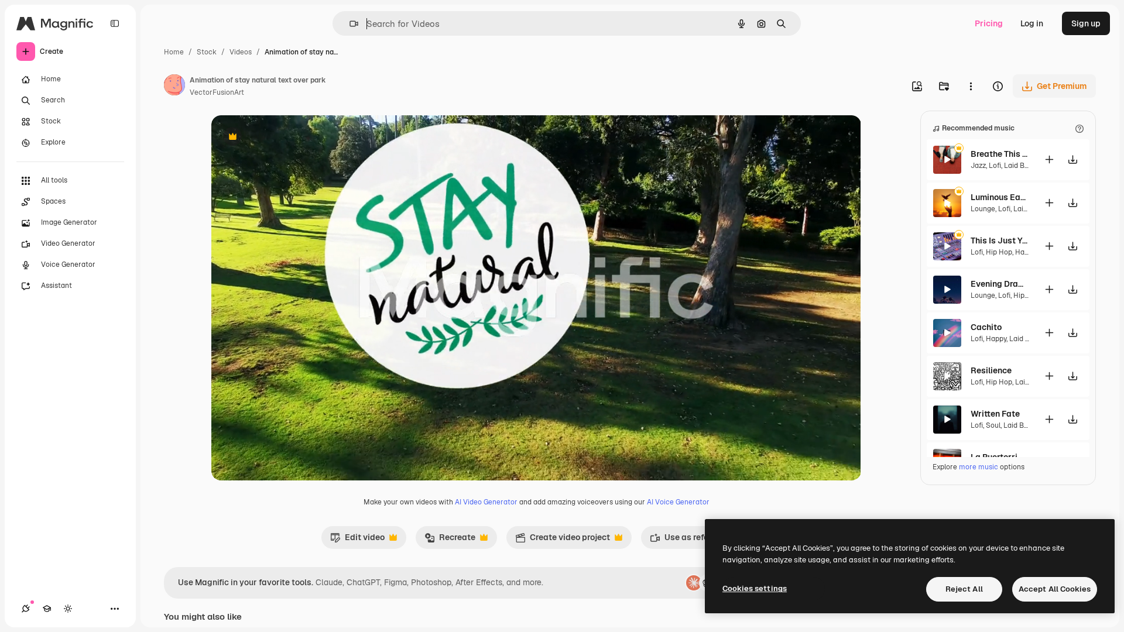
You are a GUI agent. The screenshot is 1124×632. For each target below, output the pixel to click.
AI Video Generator (486, 502)
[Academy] (46, 608)
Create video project (562, 540)
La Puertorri (994, 457)
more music (978, 467)
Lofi (995, 165)
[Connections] (25, 608)
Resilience (991, 370)
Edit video (357, 540)
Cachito (986, 327)
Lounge (983, 209)
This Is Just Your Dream (1000, 240)
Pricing (989, 23)
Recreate (449, 540)
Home (174, 52)
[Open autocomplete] (349, 23)
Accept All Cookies (1055, 589)
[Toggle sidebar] (114, 23)
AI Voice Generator (678, 502)
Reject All (964, 589)
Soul (993, 425)
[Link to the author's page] (174, 86)
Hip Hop (999, 252)
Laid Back (1020, 165)
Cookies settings (754, 588)
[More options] (970, 86)
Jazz (978, 165)
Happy (1025, 252)
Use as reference (690, 540)
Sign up (1086, 23)
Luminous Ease (1000, 197)
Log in (1031, 23)
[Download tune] (1072, 159)
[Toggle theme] (68, 608)
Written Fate (995, 413)
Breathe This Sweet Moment (1000, 154)
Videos (240, 52)
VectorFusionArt (217, 92)
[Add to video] (1049, 159)
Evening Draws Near (1000, 284)
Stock (207, 52)
